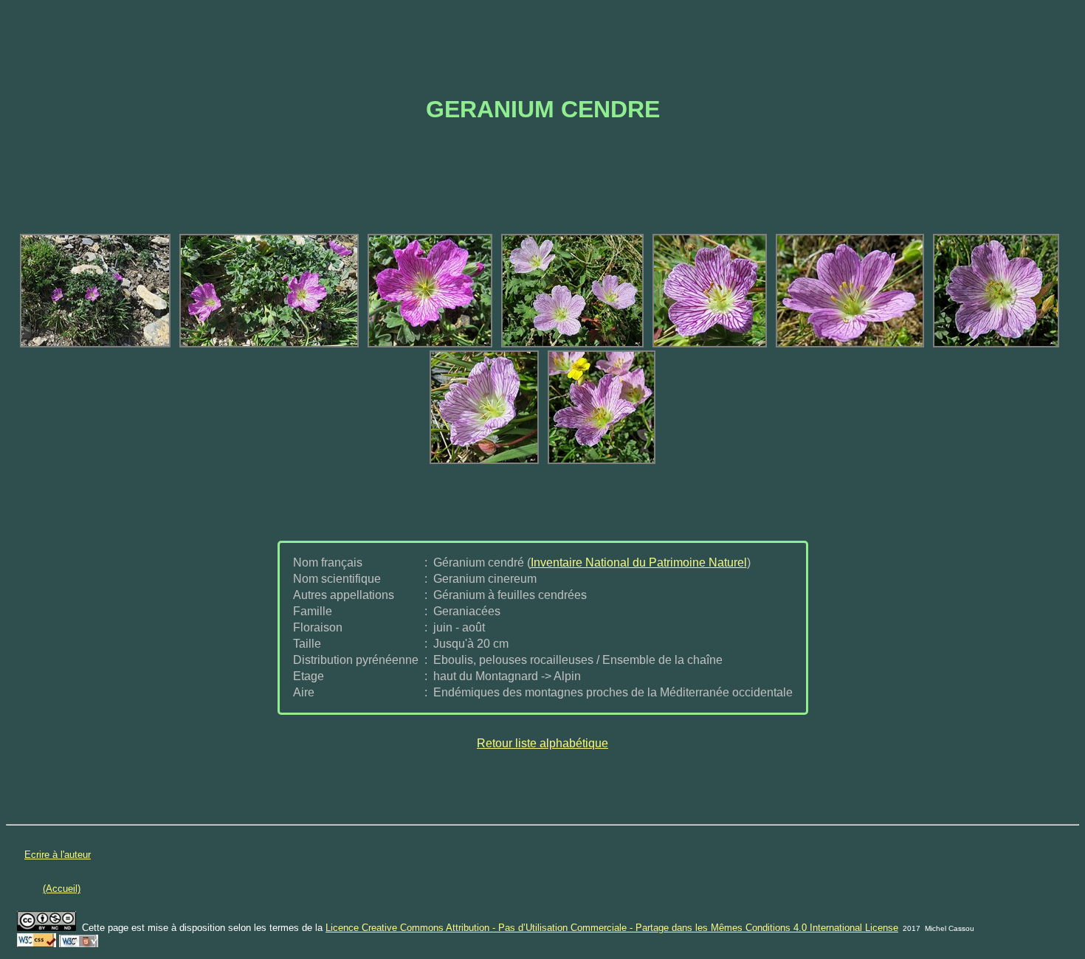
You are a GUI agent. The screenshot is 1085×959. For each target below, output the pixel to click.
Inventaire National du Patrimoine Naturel (639, 562)
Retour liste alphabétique (542, 743)
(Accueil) (61, 888)
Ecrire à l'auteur (57, 854)
